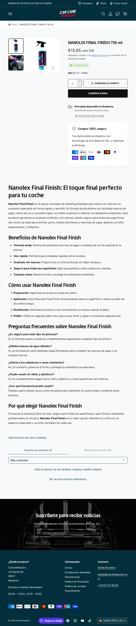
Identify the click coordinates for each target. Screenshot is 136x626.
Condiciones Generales (78, 572)
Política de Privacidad (77, 581)
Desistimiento (72, 590)
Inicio (14, 24)
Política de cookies (75, 586)
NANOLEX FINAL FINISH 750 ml (36, 24)
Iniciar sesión (121, 3)
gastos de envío (100, 55)
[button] (10, 13)
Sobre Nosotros (107, 567)
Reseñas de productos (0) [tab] (38, 450)
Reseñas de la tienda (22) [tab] (97, 450)
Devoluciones (72, 577)
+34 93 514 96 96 (108, 585)
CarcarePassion (23, 620)
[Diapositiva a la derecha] (53, 68)
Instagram (87, 3)
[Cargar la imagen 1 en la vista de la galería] (16, 46)
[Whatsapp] (117, 13)
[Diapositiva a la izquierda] (46, 68)
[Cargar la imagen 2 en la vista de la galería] (16, 62)
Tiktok (103, 3)
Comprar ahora (97, 93)
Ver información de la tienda (89, 115)
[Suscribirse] (98, 533)
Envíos (68, 567)
